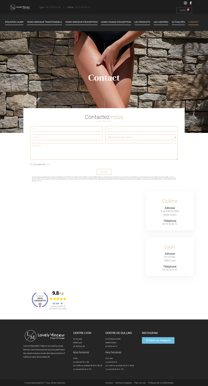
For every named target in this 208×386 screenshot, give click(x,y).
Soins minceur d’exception (81, 22)
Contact (193, 22)
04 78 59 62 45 (54, 7)
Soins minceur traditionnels (44, 22)
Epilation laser (14, 22)
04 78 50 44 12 (82, 7)
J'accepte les (42, 164)
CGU (48, 164)
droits (40, 180)
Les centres (161, 22)
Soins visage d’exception (116, 22)
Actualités (178, 22)
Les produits (142, 22)
